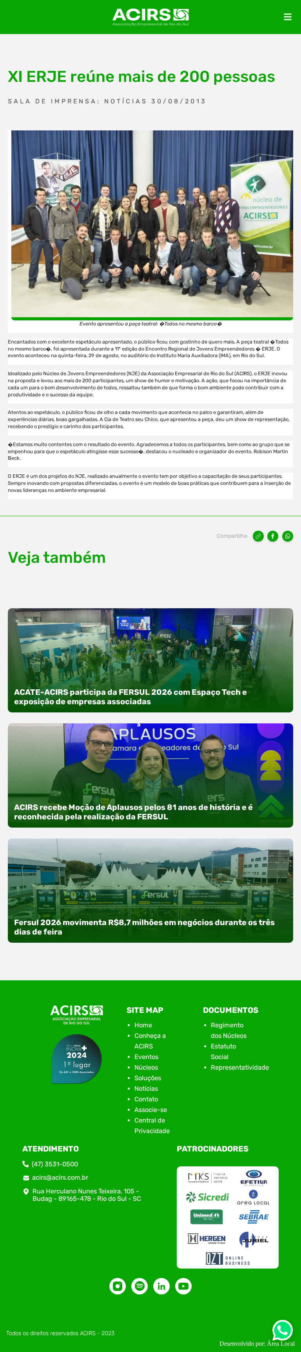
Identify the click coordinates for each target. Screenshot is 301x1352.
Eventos (146, 1057)
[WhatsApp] (287, 536)
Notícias (146, 1088)
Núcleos (146, 1067)
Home (143, 1025)
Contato (146, 1099)
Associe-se (150, 1109)
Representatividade (240, 1067)
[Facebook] (272, 536)
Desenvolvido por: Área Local (257, 1343)
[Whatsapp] (282, 1332)
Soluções (147, 1078)
